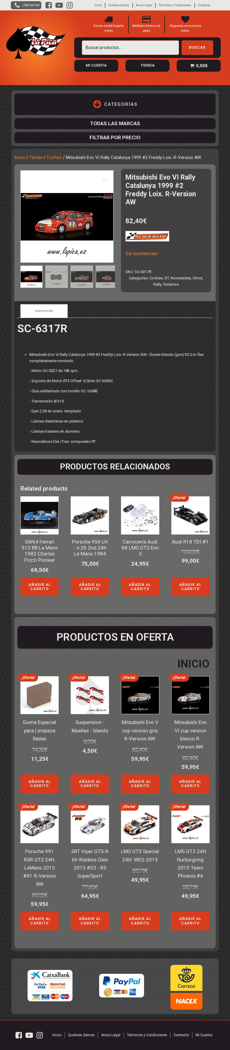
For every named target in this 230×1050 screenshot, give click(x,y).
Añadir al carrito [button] (39, 587)
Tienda (35, 157)
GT (166, 278)
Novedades (181, 278)
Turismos (171, 284)
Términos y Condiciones (175, 5)
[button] (105, 180)
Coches (54, 157)
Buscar (197, 47)
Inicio (98, 5)
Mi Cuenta (204, 1035)
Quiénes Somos (118, 5)
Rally (157, 284)
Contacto (204, 5)
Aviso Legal (144, 5)
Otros (197, 278)
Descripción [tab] (44, 311)
